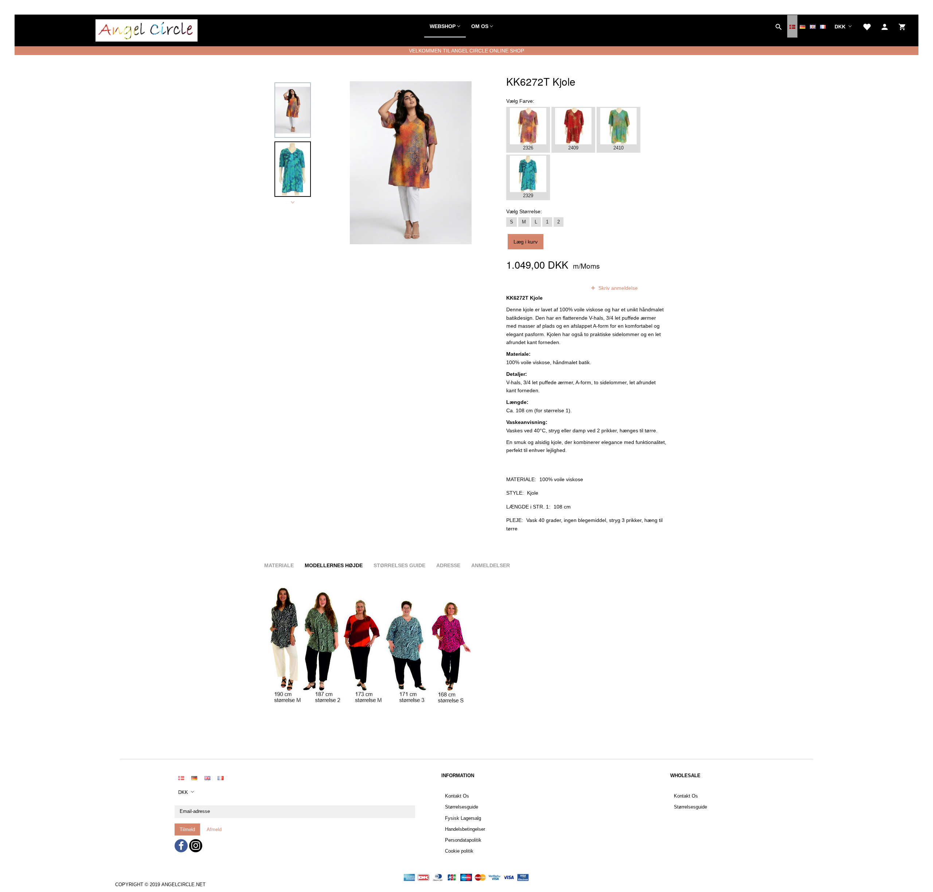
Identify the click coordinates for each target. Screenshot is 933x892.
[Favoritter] (866, 26)
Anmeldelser (490, 565)
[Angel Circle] (146, 29)
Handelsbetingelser (465, 829)
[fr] (823, 26)
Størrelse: (524, 211)
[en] (813, 26)
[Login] (884, 26)
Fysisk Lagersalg (463, 818)
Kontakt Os (457, 796)
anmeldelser (562, 288)
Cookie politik (459, 851)
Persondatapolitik (463, 840)
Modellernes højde (334, 565)
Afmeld (214, 829)
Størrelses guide (399, 565)
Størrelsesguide (461, 807)
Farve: (520, 101)
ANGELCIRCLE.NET (183, 884)
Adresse (448, 565)
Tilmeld (187, 829)
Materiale (279, 565)
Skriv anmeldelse (617, 288)
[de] (802, 26)
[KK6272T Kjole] (410, 162)
